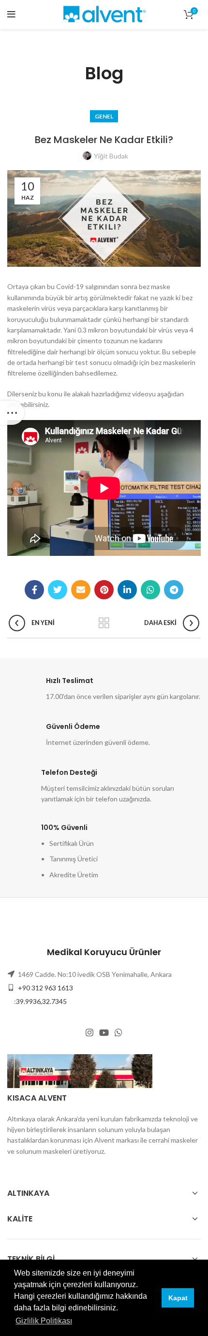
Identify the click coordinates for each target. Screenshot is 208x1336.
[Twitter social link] (57, 589)
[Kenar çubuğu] (12, 413)
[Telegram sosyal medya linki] (173, 589)
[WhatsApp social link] (150, 589)
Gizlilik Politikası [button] (43, 1321)
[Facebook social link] (34, 589)
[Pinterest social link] (104, 589)
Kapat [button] (178, 1298)
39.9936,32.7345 (41, 1001)
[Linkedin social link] (127, 589)
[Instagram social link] (89, 1032)
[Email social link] (80, 589)
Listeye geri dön (104, 623)
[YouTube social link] (104, 1032)
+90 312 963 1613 (44, 988)
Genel (104, 116)
